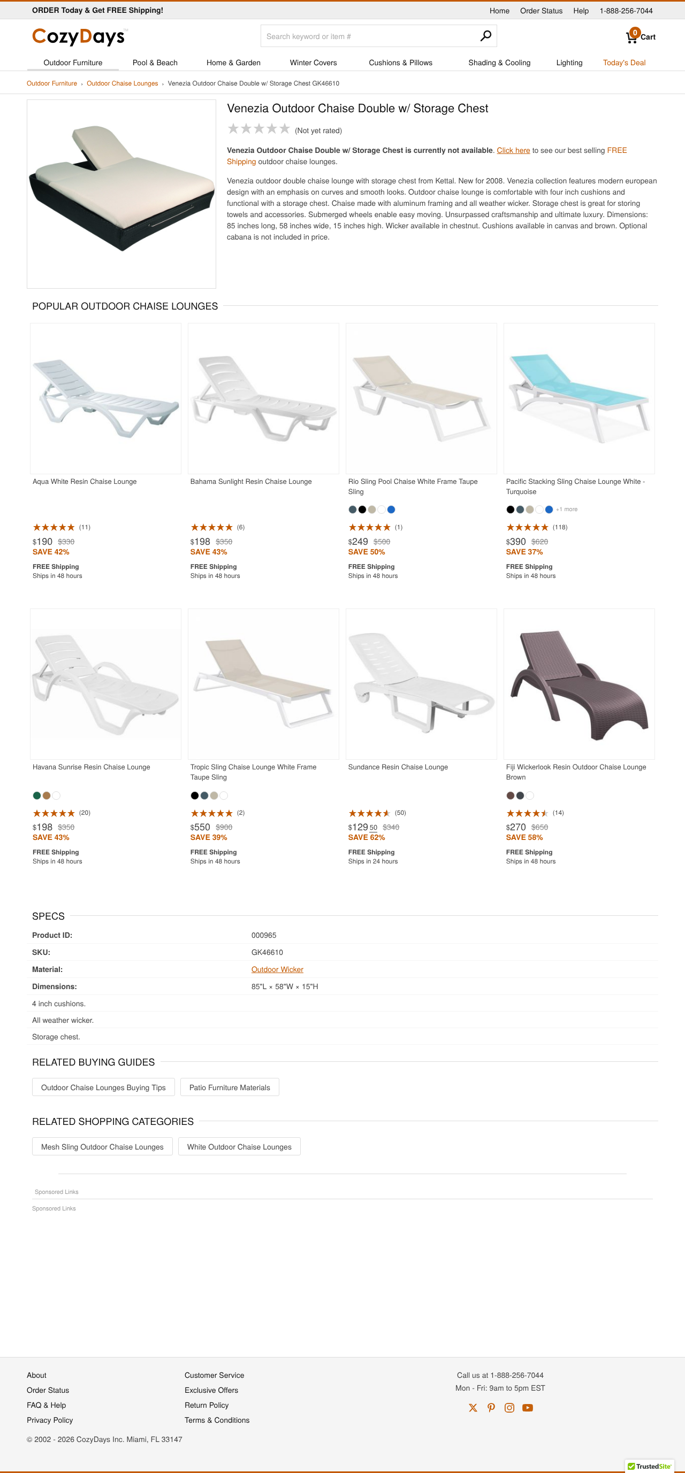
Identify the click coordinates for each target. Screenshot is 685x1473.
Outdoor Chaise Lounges (122, 83)
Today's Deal (624, 62)
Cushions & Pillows (400, 62)
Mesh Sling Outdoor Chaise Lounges (102, 1146)
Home (499, 10)
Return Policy (207, 1404)
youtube (527, 1407)
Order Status (541, 10)
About (37, 1374)
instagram (509, 1407)
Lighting (570, 62)
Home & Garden (234, 62)
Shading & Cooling (500, 62)
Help (581, 10)
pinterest (491, 1407)
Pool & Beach (155, 62)
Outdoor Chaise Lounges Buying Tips (103, 1087)
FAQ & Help (46, 1404)
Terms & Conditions (217, 1419)
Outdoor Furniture (73, 62)
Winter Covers (313, 62)
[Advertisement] (342, 1279)
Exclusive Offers (211, 1389)
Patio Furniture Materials (229, 1087)
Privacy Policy (50, 1419)
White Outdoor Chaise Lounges (239, 1146)
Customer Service (214, 1374)
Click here (513, 149)
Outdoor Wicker (277, 968)
